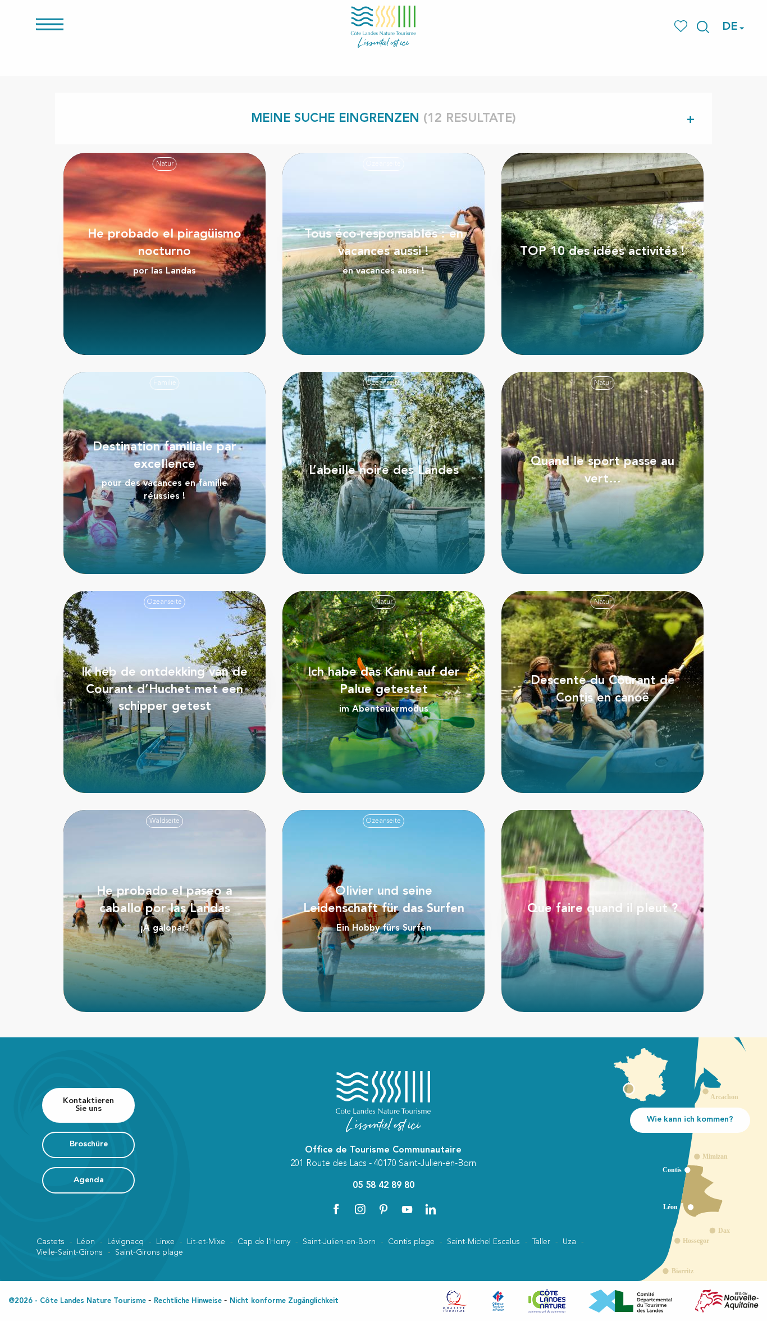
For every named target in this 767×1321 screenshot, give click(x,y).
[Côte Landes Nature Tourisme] (383, 27)
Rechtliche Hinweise (188, 1301)
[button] (703, 27)
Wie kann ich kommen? (690, 1119)
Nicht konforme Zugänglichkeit (284, 1301)
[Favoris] (682, 26)
